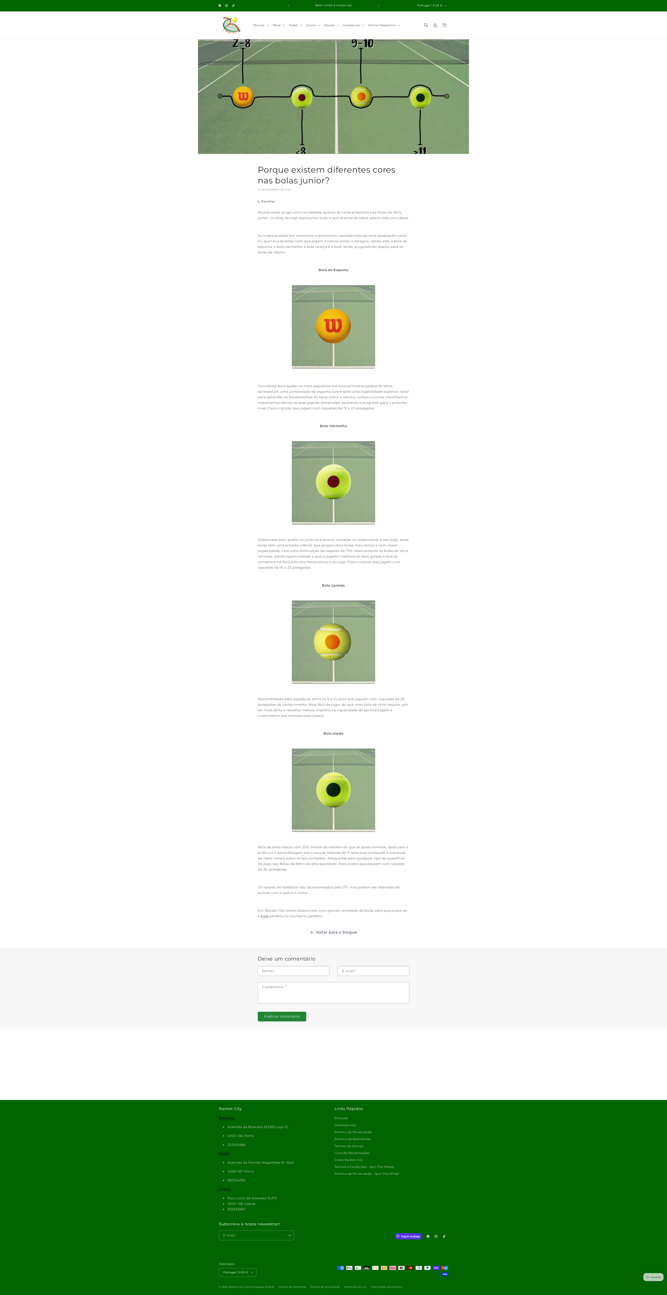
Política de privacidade (325, 1286)
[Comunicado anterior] (288, 6)
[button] (260, 25)
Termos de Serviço (349, 1146)
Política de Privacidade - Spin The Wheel (367, 1174)
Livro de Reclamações (352, 1153)
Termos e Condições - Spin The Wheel (364, 1167)
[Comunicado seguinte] (378, 6)
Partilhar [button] (268, 201)
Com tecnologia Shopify (259, 1286)
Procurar (341, 1118)
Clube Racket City (349, 1160)
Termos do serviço (355, 1286)
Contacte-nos (345, 1125)
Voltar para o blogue (336, 932)
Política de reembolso (292, 1286)
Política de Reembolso (352, 1139)
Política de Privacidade (353, 1132)
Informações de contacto (386, 1286)
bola (265, 916)
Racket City (236, 1286)
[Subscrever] (289, 1235)
